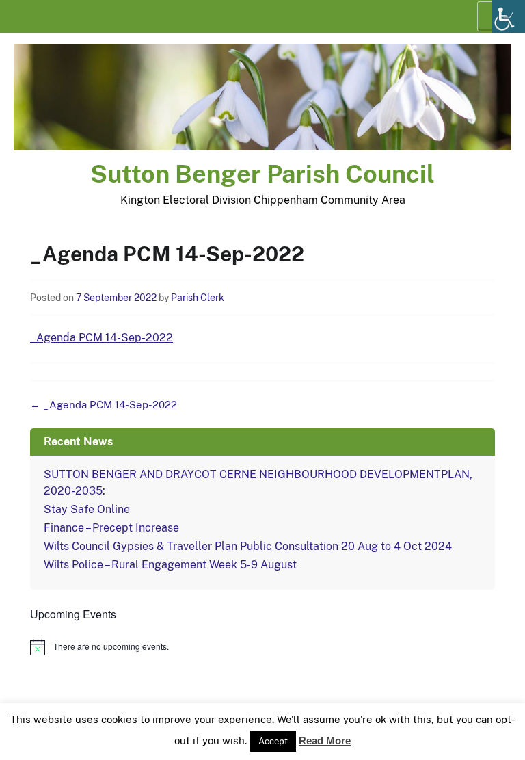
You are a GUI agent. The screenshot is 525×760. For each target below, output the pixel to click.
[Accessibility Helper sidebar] (508, 16)
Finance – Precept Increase (111, 527)
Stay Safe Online (87, 509)
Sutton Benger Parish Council (262, 173)
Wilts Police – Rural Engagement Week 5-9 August (170, 564)
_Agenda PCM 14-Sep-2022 (101, 337)
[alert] (262, 647)
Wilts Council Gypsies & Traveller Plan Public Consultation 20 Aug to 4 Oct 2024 (248, 546)
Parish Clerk (197, 297)
